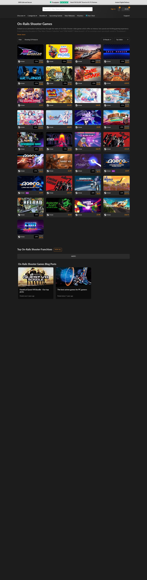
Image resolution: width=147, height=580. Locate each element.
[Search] (90, 9)
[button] (24, 2)
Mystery (80, 16)
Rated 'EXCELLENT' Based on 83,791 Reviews (83, 2)
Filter (20, 39)
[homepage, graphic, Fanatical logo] (28, 9)
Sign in (113, 9)
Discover (20, 16)
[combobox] (75, 9)
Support (127, 16)
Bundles (42, 16)
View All (58, 249)
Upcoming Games (55, 16)
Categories (32, 16)
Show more (21, 34)
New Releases (70, 16)
